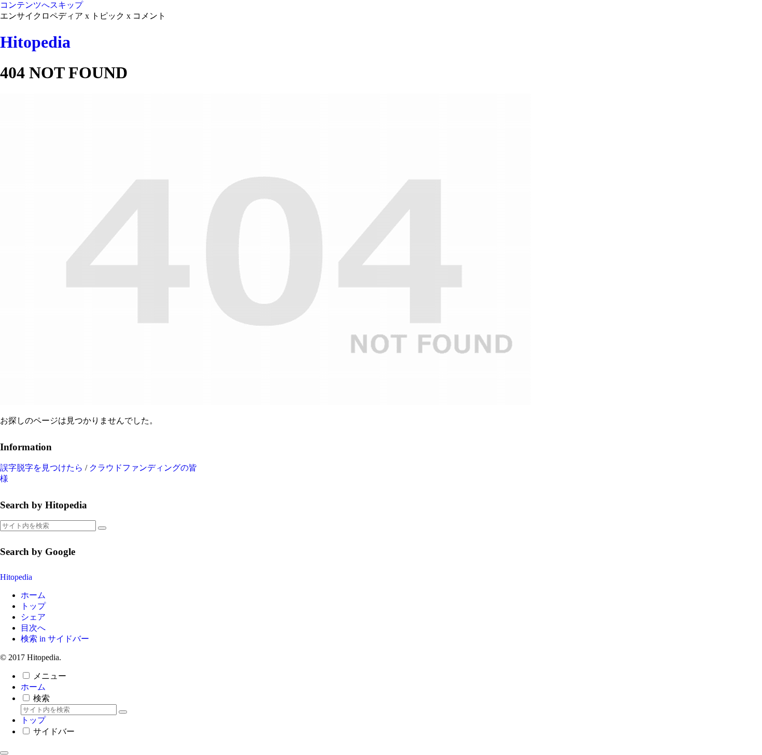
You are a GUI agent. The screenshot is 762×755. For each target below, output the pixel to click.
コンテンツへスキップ (41, 5)
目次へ (33, 627)
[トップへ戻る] (4, 752)
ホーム (33, 595)
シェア (33, 616)
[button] (102, 528)
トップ (33, 606)
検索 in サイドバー (55, 638)
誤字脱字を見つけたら (41, 467)
